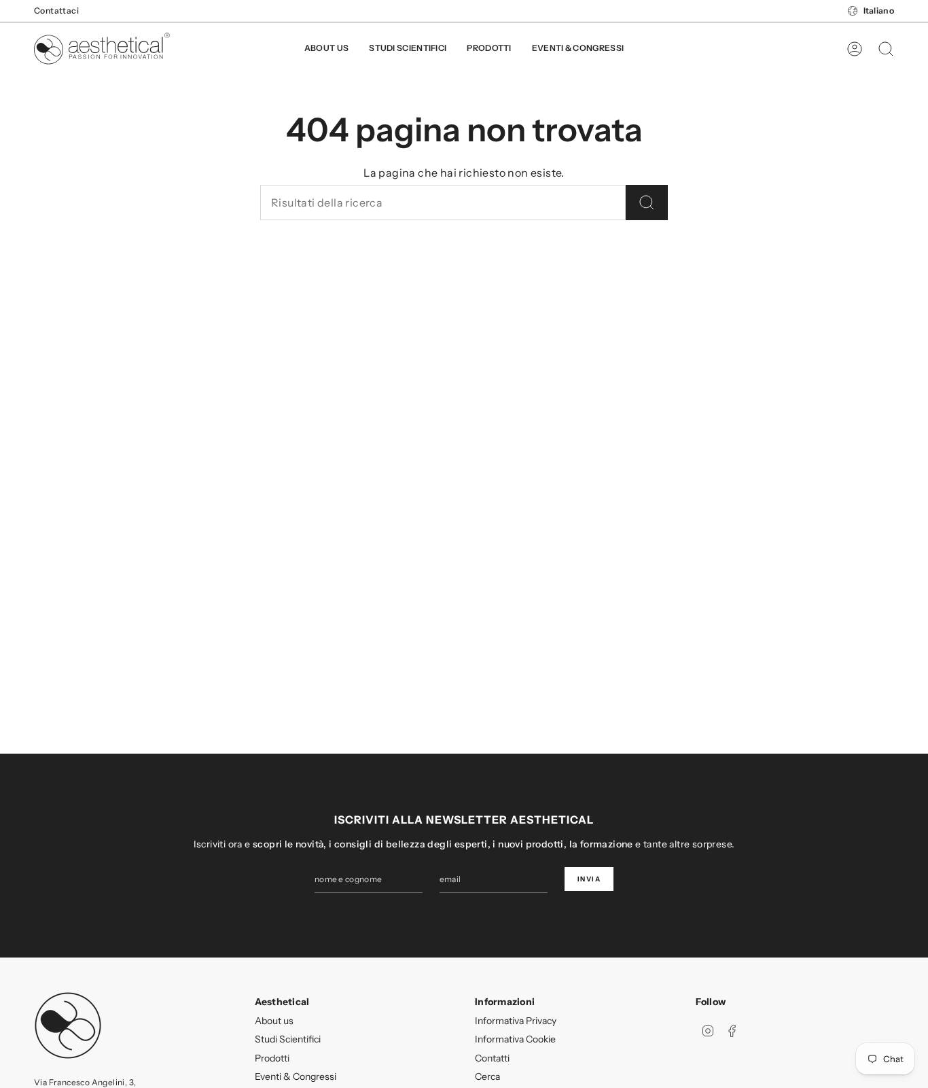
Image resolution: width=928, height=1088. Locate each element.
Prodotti (272, 1058)
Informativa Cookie (515, 1039)
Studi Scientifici (288, 1039)
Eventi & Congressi (295, 1076)
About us (274, 1021)
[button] (489, 49)
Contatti (492, 1058)
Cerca (487, 1076)
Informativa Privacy (515, 1021)
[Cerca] (647, 202)
